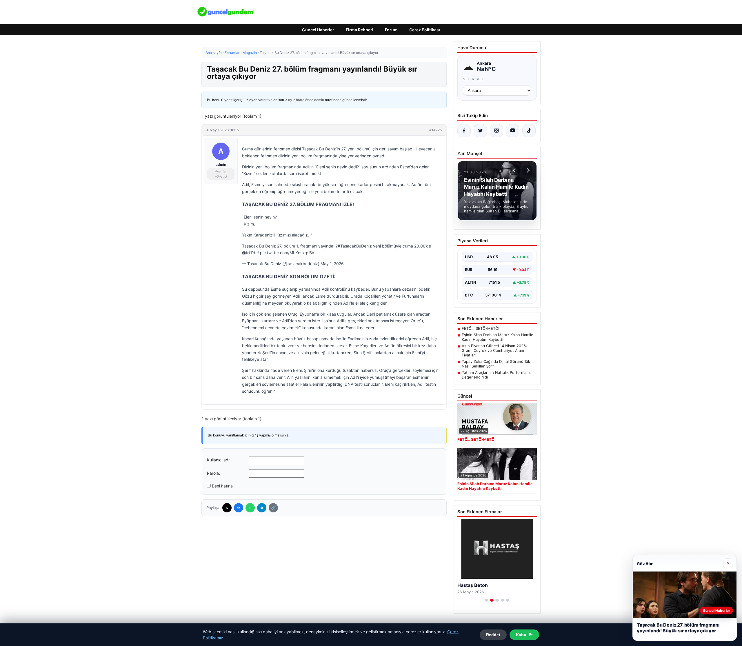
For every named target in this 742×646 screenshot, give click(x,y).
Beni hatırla (222, 485)
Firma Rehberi (359, 29)
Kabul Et (524, 634)
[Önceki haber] (515, 170)
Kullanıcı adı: (218, 459)
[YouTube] (512, 130)
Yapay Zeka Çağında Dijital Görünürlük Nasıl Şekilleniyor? (496, 363)
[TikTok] (529, 130)
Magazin (250, 52)
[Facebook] (238, 507)
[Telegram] (261, 507)
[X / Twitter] (480, 130)
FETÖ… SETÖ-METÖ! (480, 328)
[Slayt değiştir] (486, 600)
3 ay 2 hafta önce (299, 100)
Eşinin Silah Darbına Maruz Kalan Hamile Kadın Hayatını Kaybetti (497, 337)
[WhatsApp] (250, 507)
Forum (391, 29)
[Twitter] (227, 507)
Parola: (213, 473)
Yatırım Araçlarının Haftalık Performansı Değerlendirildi (497, 374)
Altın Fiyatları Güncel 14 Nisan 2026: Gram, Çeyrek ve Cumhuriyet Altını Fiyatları (494, 350)
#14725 (435, 130)
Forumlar (232, 52)
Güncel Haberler (318, 29)
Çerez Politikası (424, 29)
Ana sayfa (213, 52)
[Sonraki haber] (527, 170)
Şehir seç (473, 79)
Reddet (493, 634)
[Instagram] (496, 130)
